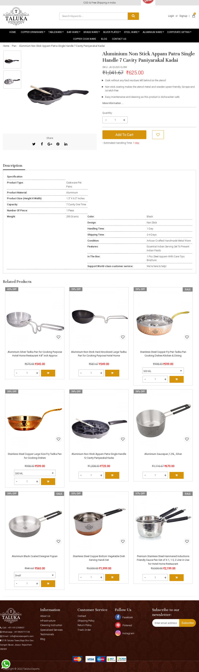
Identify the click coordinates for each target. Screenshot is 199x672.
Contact (82, 616)
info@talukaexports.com (22, 636)
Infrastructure (47, 620)
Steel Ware (131, 32)
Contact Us (119, 39)
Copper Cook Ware (84, 39)
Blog (104, 39)
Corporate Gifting (178, 32)
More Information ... (112, 103)
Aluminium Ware (152, 32)
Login (171, 15)
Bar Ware (73, 32)
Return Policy (85, 625)
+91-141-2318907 (16, 627)
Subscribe (188, 622)
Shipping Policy (86, 620)
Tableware (55, 32)
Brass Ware (91, 32)
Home (12, 32)
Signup (183, 15)
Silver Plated (111, 32)
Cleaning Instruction (51, 625)
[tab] (14, 165)
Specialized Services (51, 629)
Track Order (84, 629)
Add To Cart (124, 135)
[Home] (16, 16)
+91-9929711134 (22, 632)
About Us (45, 616)
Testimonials (47, 634)
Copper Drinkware (32, 32)
